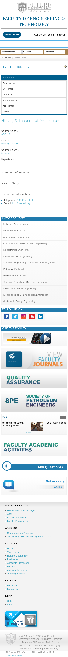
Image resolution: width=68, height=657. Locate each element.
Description (9, 83)
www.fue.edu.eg (13, 655)
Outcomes (8, 89)
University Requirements (15, 224)
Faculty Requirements (14, 231)
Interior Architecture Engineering (19, 289)
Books (6, 112)
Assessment (9, 106)
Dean (10, 548)
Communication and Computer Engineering (25, 244)
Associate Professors (18, 563)
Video (10, 604)
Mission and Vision (17, 517)
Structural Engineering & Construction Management (29, 263)
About (10, 514)
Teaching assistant (16, 573)
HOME (8, 58)
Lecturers (12, 566)
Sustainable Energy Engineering (19, 301)
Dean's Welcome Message (21, 510)
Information (9, 78)
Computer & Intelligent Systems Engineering (25, 282)
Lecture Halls (14, 585)
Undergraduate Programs (20, 533)
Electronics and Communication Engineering (25, 295)
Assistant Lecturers (17, 570)
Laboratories (13, 589)
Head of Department (17, 555)
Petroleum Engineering (14, 269)
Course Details (20, 58)
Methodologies (10, 100)
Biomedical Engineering (15, 276)
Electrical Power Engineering (17, 257)
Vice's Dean (13, 552)
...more (63, 432)
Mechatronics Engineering (16, 250)
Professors (12, 559)
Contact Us (40, 34)
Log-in (51, 34)
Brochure (21, 619)
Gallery (11, 601)
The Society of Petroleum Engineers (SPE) (29, 536)
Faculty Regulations (17, 521)
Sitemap (61, 34)
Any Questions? (51, 467)
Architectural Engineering (16, 237)
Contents (7, 95)
